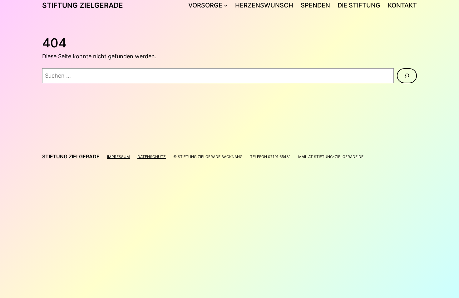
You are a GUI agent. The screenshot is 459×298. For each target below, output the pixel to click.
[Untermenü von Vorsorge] (226, 5)
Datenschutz (151, 156)
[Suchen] (407, 75)
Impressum (118, 156)
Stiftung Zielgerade (82, 5)
